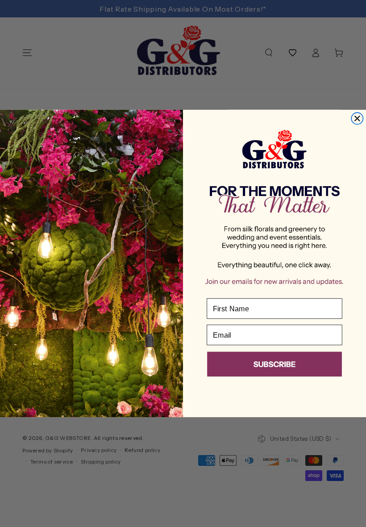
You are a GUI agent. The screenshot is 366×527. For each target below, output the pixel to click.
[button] (274, 366)
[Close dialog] (357, 118)
